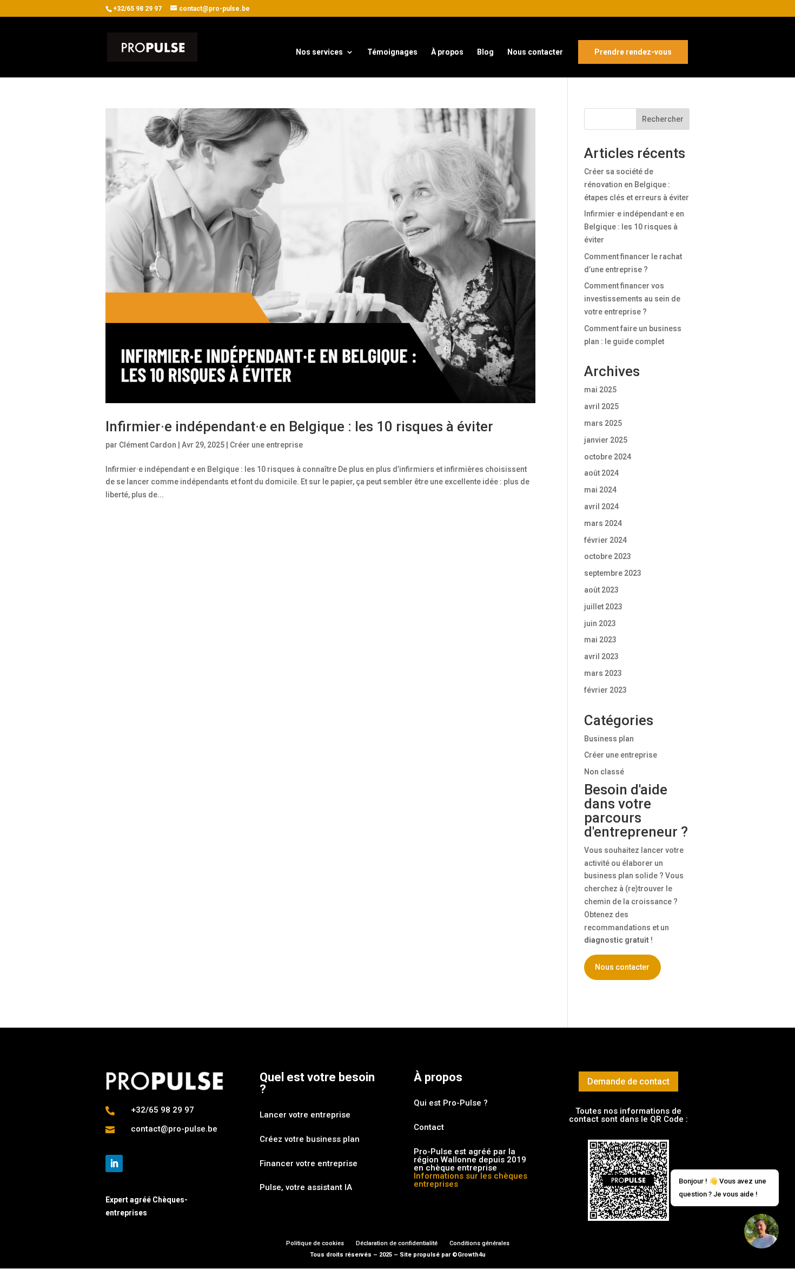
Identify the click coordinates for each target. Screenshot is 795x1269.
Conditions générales (479, 1243)
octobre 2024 (607, 456)
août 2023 (601, 590)
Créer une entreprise (266, 444)
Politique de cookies (315, 1243)
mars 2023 (603, 673)
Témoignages (392, 52)
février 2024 (605, 540)
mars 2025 (603, 423)
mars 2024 (603, 523)
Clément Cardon (147, 444)
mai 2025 (600, 389)
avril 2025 (601, 406)
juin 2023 (600, 623)
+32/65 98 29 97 (137, 8)
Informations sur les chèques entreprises (470, 1180)
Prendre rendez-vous (633, 52)
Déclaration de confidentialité (397, 1243)
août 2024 (601, 473)
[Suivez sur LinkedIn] (114, 1163)
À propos (447, 52)
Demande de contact (628, 1081)
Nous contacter (535, 52)
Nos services (319, 52)
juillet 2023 (603, 606)
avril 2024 (601, 506)
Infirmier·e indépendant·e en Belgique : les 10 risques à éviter (299, 426)
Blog (485, 52)
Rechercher (663, 119)
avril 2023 (601, 656)
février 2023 (605, 690)
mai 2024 (600, 489)
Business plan (609, 738)
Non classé (604, 771)
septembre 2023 (612, 573)
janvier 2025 (605, 440)
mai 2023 (600, 639)
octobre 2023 (607, 556)
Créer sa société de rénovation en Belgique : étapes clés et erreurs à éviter (636, 184)
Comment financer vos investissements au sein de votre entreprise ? (632, 298)
